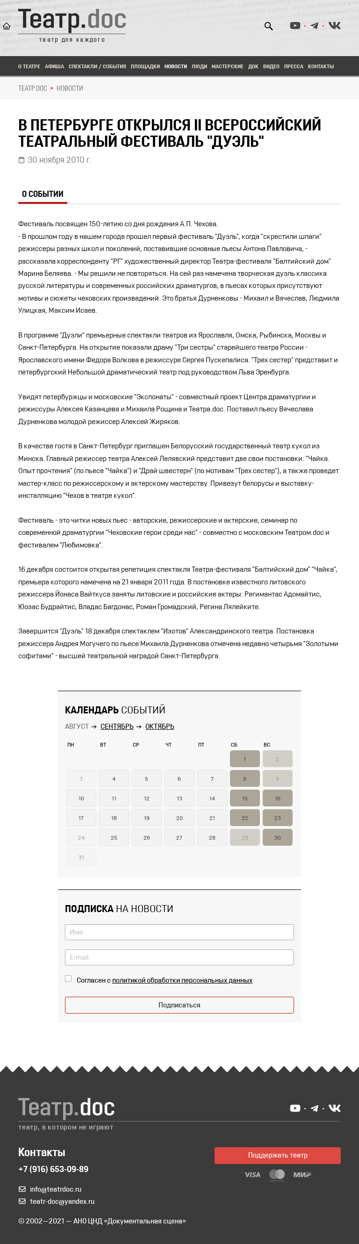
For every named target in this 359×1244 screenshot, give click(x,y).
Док (253, 67)
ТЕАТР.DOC (32, 89)
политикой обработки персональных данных (182, 981)
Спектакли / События (97, 67)
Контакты (321, 67)
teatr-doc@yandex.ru (62, 1202)
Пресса (293, 67)
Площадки (145, 67)
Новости (176, 67)
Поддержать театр (278, 1155)
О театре (29, 67)
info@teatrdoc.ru (55, 1190)
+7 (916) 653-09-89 (53, 1170)
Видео (271, 67)
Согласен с (164, 981)
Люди (199, 67)
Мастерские (228, 67)
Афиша (54, 67)
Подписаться (179, 1005)
